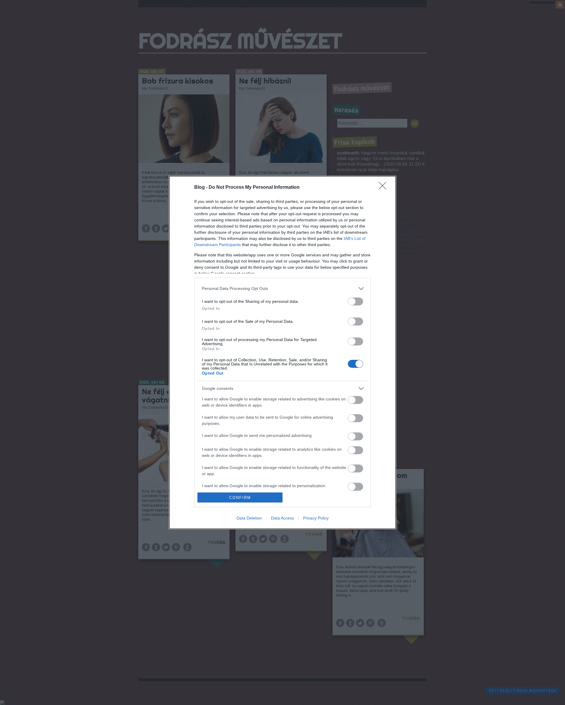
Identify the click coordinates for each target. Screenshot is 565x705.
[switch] (355, 301)
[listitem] (282, 288)
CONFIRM (240, 497)
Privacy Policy (316, 518)
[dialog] (282, 352)
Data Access (282, 518)
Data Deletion (249, 518)
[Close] (384, 187)
